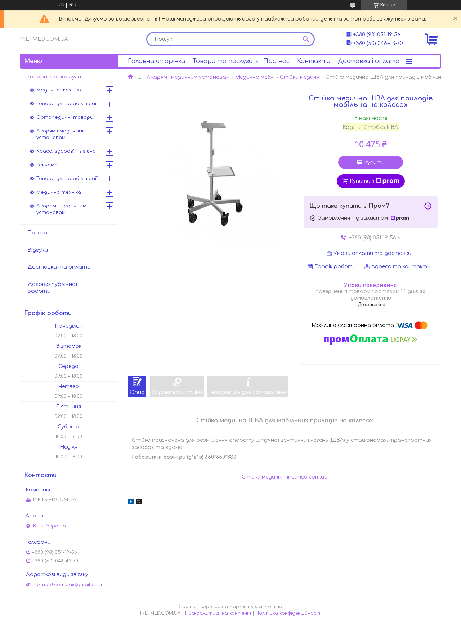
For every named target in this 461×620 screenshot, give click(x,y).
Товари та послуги (222, 61)
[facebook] (131, 503)
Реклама (47, 164)
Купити (374, 162)
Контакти (313, 61)
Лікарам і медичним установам (61, 209)
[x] (139, 503)
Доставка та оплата (59, 267)
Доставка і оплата (368, 61)
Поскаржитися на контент (218, 613)
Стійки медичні (300, 77)
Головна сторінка (156, 61)
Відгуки (37, 250)
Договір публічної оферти (52, 287)
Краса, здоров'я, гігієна (66, 151)
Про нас (276, 61)
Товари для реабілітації (66, 103)
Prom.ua (273, 606)
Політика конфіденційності (288, 613)
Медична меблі (254, 77)
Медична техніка (58, 90)
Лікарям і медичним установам (188, 77)
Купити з (362, 181)
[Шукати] (306, 39)
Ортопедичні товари (64, 117)
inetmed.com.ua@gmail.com (67, 584)
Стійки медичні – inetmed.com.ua (285, 477)
